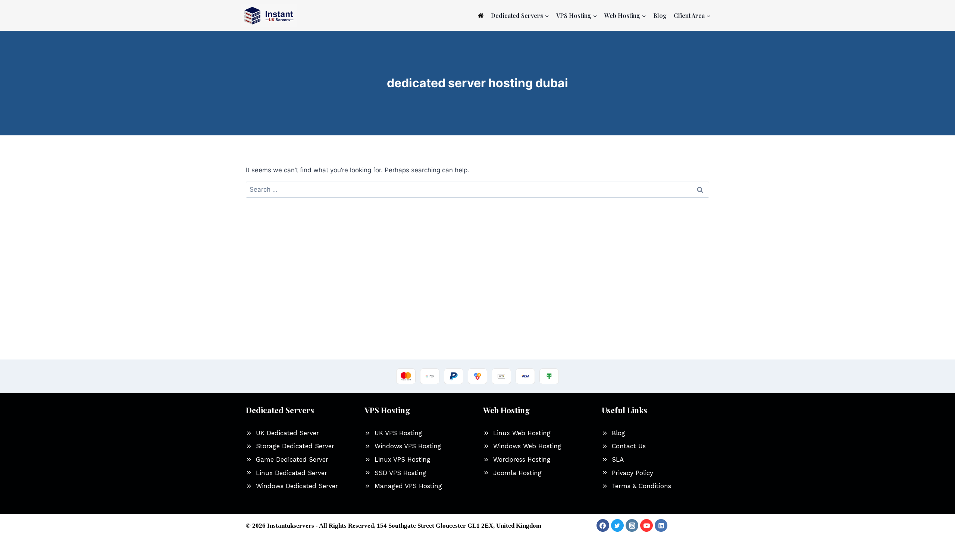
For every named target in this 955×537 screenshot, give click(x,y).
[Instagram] (632, 525)
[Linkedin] (661, 525)
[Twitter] (617, 525)
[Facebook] (603, 525)
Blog (660, 15)
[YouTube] (646, 525)
